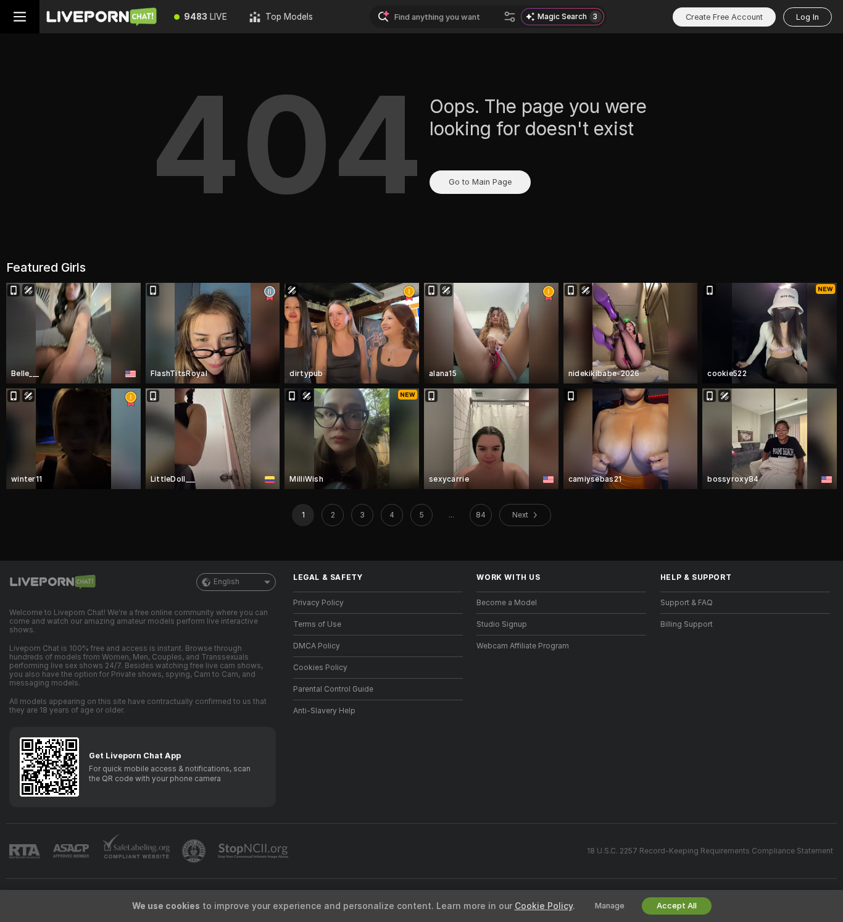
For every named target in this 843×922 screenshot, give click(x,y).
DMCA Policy (316, 646)
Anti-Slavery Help (324, 710)
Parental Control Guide (333, 689)
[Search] (509, 16)
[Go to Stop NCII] (254, 851)
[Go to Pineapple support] (195, 851)
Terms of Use (317, 624)
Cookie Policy (544, 906)
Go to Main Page (480, 181)
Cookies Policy (320, 667)
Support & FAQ (686, 602)
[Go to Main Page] (101, 16)
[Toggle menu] (19, 16)
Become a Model (506, 602)
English (226, 581)
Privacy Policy (318, 602)
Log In (807, 17)
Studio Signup (501, 624)
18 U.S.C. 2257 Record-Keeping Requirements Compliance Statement (710, 851)
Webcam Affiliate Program (522, 646)
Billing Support (686, 624)
